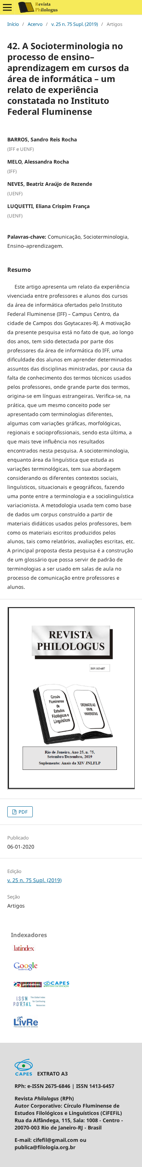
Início (13, 24)
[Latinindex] (23, 949)
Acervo (35, 24)
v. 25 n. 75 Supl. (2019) (74, 24)
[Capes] (41, 986)
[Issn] (29, 1004)
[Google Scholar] (25, 970)
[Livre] (26, 1026)
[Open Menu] (7, 7)
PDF (22, 811)
